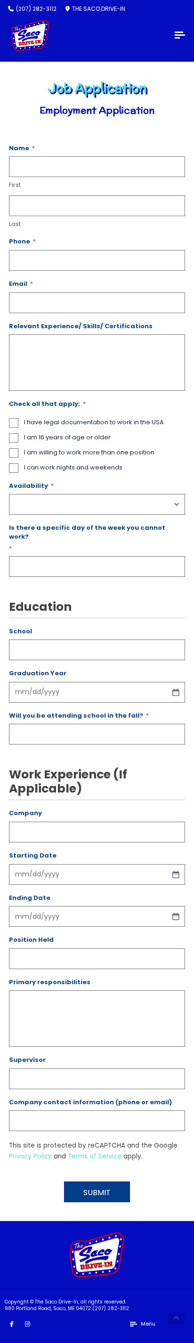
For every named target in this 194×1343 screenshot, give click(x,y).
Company (25, 813)
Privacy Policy (30, 1156)
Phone (22, 241)
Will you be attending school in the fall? (79, 716)
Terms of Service (94, 1156)
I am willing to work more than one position (89, 452)
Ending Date (29, 898)
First (15, 185)
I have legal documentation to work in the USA (94, 422)
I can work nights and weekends (73, 467)
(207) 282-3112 (110, 1308)
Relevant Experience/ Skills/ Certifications (81, 326)
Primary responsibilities (49, 982)
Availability (31, 486)
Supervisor (27, 1060)
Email (21, 284)
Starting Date (33, 855)
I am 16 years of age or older (67, 437)
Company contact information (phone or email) (90, 1102)
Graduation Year (37, 673)
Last (15, 224)
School (20, 631)
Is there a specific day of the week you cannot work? (87, 538)
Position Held (31, 940)
